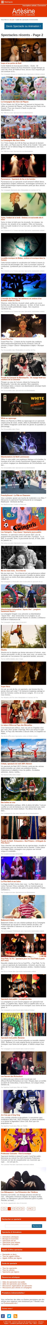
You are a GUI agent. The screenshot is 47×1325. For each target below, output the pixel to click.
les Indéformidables (9, 659)
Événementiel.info (10, 1303)
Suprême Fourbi (8, 1087)
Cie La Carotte (8, 971)
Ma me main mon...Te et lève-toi (13, 571)
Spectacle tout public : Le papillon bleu (16, 999)
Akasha (4, 650)
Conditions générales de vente (19, 1323)
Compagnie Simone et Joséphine (13, 74)
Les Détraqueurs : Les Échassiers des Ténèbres (19, 1192)
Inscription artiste (29, 6)
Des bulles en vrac (8, 802)
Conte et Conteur (29, 1010)
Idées (35, 1323)
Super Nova (5, 686)
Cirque (21, 659)
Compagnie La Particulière (11, 581)
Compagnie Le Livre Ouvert (12, 1010)
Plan (30, 1323)
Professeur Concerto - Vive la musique (16, 1154)
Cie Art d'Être (8, 736)
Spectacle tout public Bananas (13, 1038)
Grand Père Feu (7, 339)
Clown (17, 429)
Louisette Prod (8, 1164)
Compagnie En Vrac (10, 813)
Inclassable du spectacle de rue (32, 581)
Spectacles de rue (9, 1241)
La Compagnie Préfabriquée (12, 931)
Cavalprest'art (8, 854)
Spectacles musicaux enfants (23, 543)
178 (29, 1209)
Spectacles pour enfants (11, 1242)
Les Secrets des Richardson (12, 1076)
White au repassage (8, 418)
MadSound (7, 504)
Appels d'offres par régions (12, 1258)
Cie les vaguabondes (10, 1203)
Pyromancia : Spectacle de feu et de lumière (18, 179)
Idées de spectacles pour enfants (15, 1284)
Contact (40, 1323)
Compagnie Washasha (10, 190)
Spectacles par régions (11, 1272)
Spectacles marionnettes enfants (34, 230)
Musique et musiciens (10, 1239)
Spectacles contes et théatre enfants (26, 736)
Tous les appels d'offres (11, 1256)
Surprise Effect (8, 774)
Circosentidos (8, 350)
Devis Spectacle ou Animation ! (23, 26)
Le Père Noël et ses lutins (11, 881)
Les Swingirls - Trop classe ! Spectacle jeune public (21, 532)
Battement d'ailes (7, 920)
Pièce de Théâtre (22, 1087)
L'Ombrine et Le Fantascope (12, 230)
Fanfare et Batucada (20, 504)
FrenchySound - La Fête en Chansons (15, 495)
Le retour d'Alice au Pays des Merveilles (16, 725)
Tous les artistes (9, 1270)
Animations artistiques (11, 1237)
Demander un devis (10, 1254)
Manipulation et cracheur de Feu (31, 190)
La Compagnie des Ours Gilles (13, 140)
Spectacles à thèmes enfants (36, 74)
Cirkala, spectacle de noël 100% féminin (16, 764)
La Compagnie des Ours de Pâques (14, 102)
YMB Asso (7, 112)
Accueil (12, 19)
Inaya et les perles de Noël (11, 63)
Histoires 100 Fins (9, 697)
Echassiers (23, 622)
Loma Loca (7, 543)
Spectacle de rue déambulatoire (23, 112)
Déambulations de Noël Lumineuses (15, 457)
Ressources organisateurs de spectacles (17, 1286)
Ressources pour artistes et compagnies (17, 1288)
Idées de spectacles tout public (14, 1282)
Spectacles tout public (11, 1244)
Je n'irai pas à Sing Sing (10, 1115)
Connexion (42, 6)
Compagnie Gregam (10, 622)
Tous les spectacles (10, 1268)
